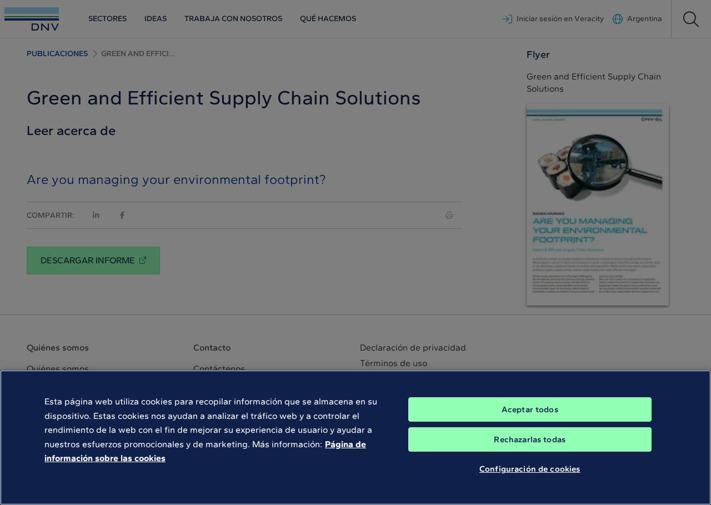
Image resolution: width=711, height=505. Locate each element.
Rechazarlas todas (529, 439)
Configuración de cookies (529, 469)
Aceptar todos (530, 409)
